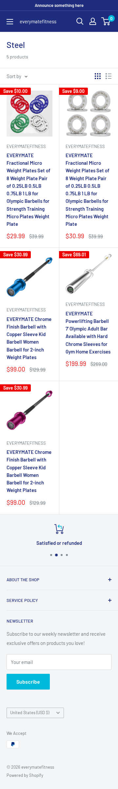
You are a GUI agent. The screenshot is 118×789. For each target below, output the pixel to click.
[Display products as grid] (98, 76)
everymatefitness (26, 146)
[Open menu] (10, 21)
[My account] (92, 21)
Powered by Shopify (25, 775)
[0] (106, 21)
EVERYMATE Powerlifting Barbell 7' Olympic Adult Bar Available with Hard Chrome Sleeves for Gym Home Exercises (88, 332)
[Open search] (80, 21)
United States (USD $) (29, 712)
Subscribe (28, 681)
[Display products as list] (108, 76)
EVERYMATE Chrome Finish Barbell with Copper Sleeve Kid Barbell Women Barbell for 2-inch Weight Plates (29, 338)
